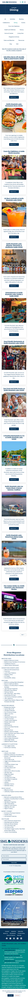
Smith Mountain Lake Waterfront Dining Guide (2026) (14, 536)
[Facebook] (7, 938)
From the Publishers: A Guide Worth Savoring (14, 152)
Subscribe (20, 931)
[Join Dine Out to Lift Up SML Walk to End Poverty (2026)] (14, 73)
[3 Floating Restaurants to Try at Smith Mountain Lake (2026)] (14, 453)
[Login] (22, 2)
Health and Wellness (10, 29)
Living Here (20, 33)
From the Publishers (14, 26)
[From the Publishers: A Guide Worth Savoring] (14, 167)
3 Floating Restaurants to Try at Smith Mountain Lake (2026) (14, 437)
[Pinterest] (14, 938)
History (22, 29)
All (5, 19)
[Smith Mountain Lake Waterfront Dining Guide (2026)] (14, 553)
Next (22, 634)
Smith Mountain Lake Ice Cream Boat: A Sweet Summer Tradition (14, 488)
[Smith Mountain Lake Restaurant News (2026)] (14, 120)
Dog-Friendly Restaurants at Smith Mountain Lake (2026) (14, 342)
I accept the (15, 865)
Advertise (13, 931)
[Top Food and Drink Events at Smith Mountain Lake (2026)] (14, 404)
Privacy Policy (18, 865)
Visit (17, 44)
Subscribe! (14, 862)
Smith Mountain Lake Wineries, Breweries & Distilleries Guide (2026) (14, 245)
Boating (21, 19)
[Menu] (24, 2)
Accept (10, 995)
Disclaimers (13, 933)
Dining (15, 22)
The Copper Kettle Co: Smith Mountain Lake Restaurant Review (14, 587)
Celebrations (6, 22)
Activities (12, 19)
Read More (14, 98)
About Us (5, 933)
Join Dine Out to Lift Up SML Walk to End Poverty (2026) (14, 57)
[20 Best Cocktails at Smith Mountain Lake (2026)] (14, 214)
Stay (11, 44)
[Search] (20, 2)
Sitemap (19, 935)
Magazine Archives (14, 37)
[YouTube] (17, 938)
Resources (21, 40)
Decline (17, 995)
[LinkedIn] (21, 938)
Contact (7, 931)
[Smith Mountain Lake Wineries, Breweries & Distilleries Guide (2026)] (14, 261)
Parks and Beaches (9, 40)
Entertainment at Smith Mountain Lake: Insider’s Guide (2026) (14, 294)
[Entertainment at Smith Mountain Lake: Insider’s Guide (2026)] (14, 310)
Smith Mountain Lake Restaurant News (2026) (14, 105)
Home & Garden (8, 33)
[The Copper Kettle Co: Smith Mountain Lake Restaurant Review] (14, 603)
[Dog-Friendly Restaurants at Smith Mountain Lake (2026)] (14, 357)
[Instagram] (10, 938)
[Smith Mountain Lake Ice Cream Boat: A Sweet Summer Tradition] (14, 504)
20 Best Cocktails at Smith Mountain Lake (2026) (14, 199)
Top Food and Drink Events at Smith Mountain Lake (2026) (14, 389)
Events (23, 22)
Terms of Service (11, 935)
